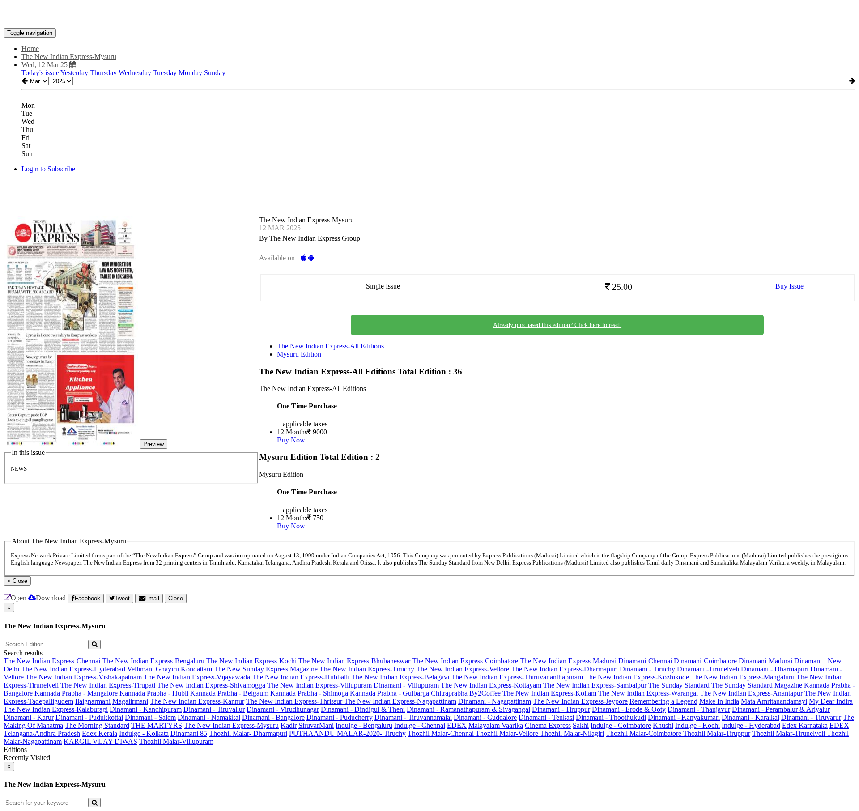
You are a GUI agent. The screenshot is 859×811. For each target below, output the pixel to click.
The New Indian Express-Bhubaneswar (354, 661)
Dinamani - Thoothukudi (611, 717)
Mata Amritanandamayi (774, 701)
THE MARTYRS (156, 725)
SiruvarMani (316, 725)
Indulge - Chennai (419, 725)
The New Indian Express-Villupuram (319, 685)
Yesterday (74, 72)
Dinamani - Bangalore (273, 717)
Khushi (663, 725)
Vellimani (140, 669)
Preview (153, 444)
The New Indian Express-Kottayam (491, 685)
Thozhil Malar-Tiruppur (716, 733)
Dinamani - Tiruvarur (811, 717)
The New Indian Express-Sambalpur (594, 685)
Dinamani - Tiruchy (647, 669)
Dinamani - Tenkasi (546, 717)
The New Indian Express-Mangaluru (743, 677)
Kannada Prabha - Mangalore (76, 693)
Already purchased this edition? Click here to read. (557, 325)
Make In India (719, 701)
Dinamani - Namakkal (209, 717)
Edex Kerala (99, 733)
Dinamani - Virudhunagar (283, 709)
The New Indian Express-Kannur (197, 701)
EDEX (457, 725)
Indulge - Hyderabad (751, 725)
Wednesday (135, 72)
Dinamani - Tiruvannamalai (413, 717)
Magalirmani (130, 701)
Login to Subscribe (48, 169)
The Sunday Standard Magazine (756, 685)
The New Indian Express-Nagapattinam (400, 701)
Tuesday (165, 72)
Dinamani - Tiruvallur (214, 709)
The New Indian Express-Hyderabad (73, 669)
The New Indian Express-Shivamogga (211, 685)
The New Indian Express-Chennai (52, 661)
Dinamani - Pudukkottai (89, 717)
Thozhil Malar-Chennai (442, 733)
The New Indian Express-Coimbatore (465, 661)
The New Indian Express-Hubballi (300, 677)
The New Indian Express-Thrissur (295, 701)
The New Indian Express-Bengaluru (153, 661)
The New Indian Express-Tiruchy (366, 669)
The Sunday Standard (679, 685)
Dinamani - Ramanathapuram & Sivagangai (468, 709)
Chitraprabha (449, 693)
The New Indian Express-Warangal (648, 693)
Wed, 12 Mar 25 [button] (45, 64)
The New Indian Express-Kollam (549, 693)
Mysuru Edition (299, 354)
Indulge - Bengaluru (364, 725)
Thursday (103, 72)
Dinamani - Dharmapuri (774, 669)
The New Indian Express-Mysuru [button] (68, 56)
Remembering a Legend (663, 701)
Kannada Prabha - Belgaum (229, 693)
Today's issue (40, 72)
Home (30, 48)
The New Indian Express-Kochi (251, 661)
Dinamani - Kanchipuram (146, 709)
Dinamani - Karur (29, 717)
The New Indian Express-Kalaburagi (56, 709)
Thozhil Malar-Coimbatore (644, 733)
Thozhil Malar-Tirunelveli (789, 733)
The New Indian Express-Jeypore (580, 701)
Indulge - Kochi (697, 725)
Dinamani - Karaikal (750, 717)
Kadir (289, 725)
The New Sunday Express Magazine (266, 669)
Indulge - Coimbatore (621, 725)
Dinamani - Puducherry (339, 717)
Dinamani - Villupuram (406, 685)
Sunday (214, 72)
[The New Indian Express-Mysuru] (429, 15)
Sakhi (581, 725)
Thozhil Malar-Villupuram (176, 741)
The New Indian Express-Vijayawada (197, 677)
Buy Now (291, 440)
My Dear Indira (831, 701)
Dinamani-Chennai (645, 661)
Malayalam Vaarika (495, 725)
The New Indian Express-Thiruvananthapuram (517, 677)
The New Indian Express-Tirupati (107, 685)
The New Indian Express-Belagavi (400, 677)
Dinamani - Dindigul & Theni (363, 709)
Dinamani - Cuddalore (485, 717)
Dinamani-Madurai (765, 661)
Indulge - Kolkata (144, 733)
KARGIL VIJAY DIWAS (100, 741)
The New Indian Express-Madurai (568, 661)
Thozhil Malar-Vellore (508, 733)
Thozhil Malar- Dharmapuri (248, 733)
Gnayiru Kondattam (184, 669)
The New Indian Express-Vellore (462, 669)
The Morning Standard (97, 725)
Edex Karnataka (805, 725)
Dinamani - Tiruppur (561, 709)
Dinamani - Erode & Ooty (629, 709)
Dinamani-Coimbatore (705, 661)
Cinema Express (548, 725)
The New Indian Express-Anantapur (751, 693)
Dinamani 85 (188, 733)
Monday (190, 72)
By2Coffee (485, 693)
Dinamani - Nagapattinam (494, 701)
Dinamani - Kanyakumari (684, 717)
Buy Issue (789, 286)
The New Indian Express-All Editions (330, 346)
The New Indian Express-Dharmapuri (564, 669)
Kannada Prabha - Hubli (153, 693)
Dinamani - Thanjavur (699, 709)
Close (175, 598)
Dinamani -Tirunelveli (708, 669)
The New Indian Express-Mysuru (231, 725)
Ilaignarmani (93, 701)
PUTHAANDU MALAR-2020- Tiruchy (347, 733)
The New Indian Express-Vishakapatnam (84, 677)
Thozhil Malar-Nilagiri (572, 733)
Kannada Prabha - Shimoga (309, 693)
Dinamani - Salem (150, 717)
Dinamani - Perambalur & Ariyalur (781, 709)
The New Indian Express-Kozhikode (637, 677)
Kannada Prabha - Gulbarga (389, 693)
